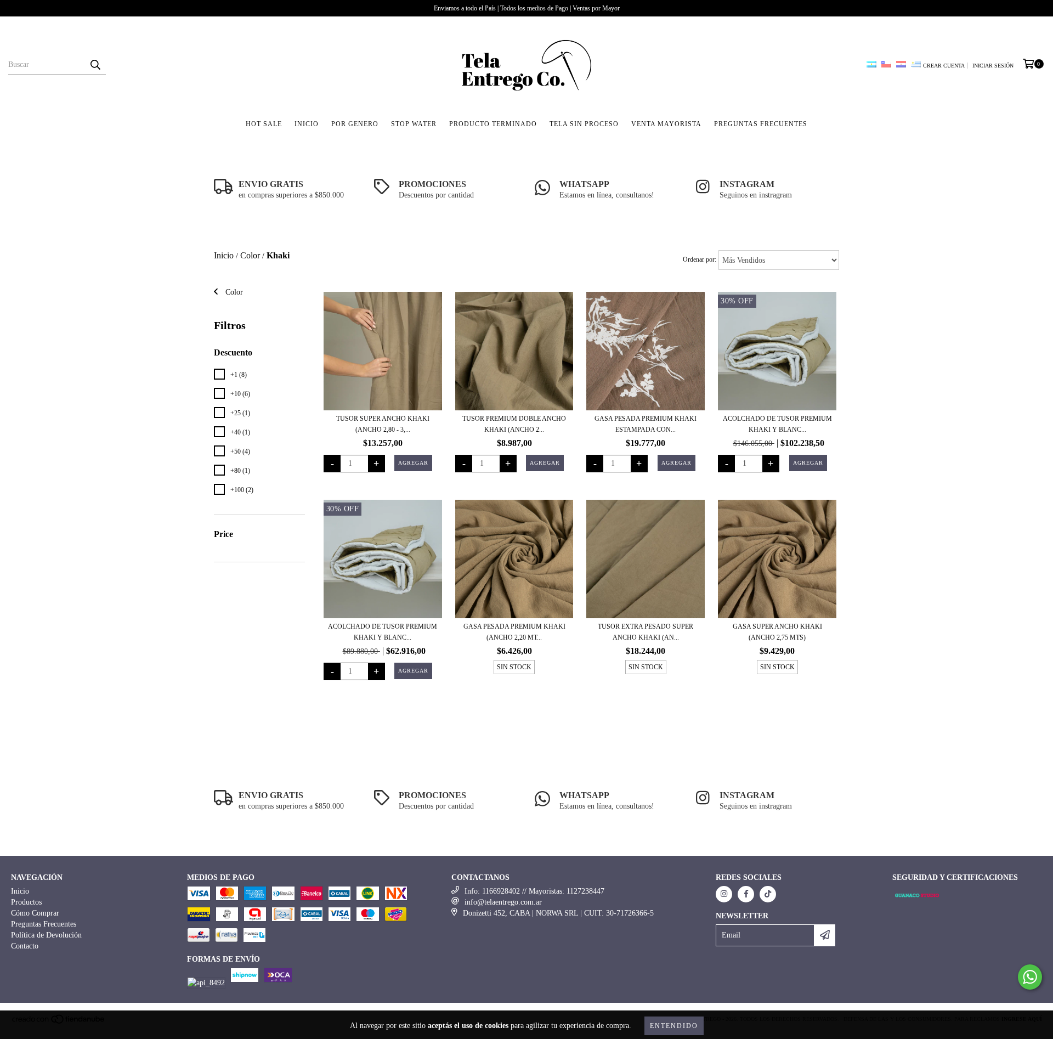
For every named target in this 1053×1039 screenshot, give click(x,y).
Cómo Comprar (35, 913)
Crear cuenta (944, 66)
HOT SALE (264, 124)
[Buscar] (95, 65)
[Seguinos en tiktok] (768, 894)
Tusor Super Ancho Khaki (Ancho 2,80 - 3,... (382, 424)
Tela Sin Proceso (584, 124)
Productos (26, 902)
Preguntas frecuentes (760, 124)
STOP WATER (414, 124)
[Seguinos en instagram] (724, 894)
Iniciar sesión (993, 66)
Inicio (307, 124)
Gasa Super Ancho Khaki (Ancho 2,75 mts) (777, 632)
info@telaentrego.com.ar (503, 902)
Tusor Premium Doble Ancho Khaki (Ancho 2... (514, 424)
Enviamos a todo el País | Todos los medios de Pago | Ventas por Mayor (527, 8)
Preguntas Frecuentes (43, 924)
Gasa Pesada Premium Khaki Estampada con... (646, 424)
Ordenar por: (699, 259)
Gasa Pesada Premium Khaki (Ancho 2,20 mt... (514, 632)
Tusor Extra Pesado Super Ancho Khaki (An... (645, 632)
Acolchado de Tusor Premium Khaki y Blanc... (777, 424)
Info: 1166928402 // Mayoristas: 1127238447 (534, 891)
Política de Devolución (46, 935)
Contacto (24, 946)
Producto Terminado (493, 124)
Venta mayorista (666, 124)
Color (250, 255)
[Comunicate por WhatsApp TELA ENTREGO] (1030, 977)
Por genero (354, 124)
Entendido (674, 1026)
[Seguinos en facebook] (746, 894)
